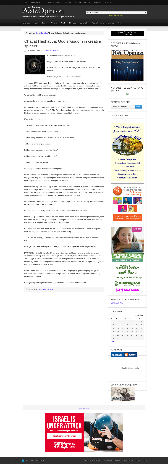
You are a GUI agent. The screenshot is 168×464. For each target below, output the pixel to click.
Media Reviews (97, 23)
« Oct (113, 342)
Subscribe (122, 23)
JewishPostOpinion (50, 50)
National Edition (54, 2)
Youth (63, 23)
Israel (44, 23)
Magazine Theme (104, 460)
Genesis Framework (122, 460)
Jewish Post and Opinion (53, 12)
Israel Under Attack (84, 408)
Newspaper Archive (82, 2)
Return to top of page (35, 460)
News (36, 23)
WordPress (136, 460)
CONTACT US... (117, 303)
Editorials (83, 23)
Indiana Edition (37, 2)
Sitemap (26, 23)
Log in (144, 460)
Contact (111, 23)
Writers (53, 23)
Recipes (72, 23)
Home (25, 2)
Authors (107, 2)
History (67, 2)
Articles (97, 2)
